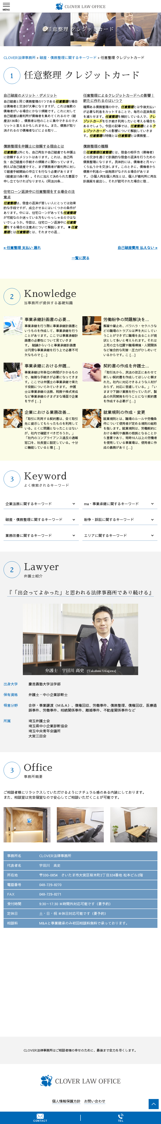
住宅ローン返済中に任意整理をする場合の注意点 (39, 194)
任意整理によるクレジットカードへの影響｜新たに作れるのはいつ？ (119, 98)
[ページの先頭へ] (154, 1104)
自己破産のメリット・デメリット (30, 95)
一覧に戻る (81, 257)
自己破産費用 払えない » (137, 247)
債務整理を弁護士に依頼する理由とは (34, 146)
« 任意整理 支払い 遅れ (22, 247)
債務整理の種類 (95, 146)
